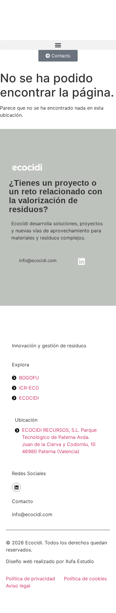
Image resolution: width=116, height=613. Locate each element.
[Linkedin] (16, 487)
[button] (58, 45)
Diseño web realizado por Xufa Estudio (50, 561)
